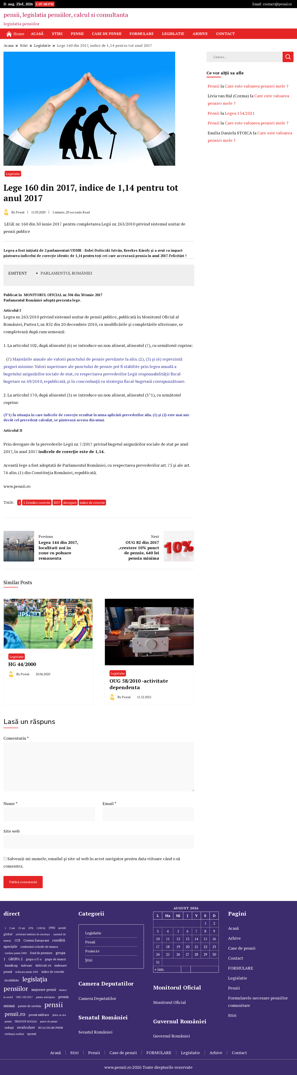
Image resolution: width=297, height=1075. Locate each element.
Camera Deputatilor (97, 998)
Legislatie (173, 33)
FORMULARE (142, 33)
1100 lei (40, 928)
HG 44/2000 (22, 664)
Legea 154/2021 (240, 113)
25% (30, 928)
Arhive (200, 33)
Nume (10, 803)
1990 (51, 928)
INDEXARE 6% (43, 965)
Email (109, 803)
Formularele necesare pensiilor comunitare (258, 1001)
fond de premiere (41, 953)
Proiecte (92, 951)
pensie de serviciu (29, 1006)
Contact (225, 33)
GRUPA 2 (16, 959)
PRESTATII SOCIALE (26, 1021)
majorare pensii (43, 989)
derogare (70, 502)
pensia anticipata (45, 997)
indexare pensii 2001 (26, 972)
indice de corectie (92, 502)
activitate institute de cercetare (33, 934)
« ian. (159, 969)
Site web (11, 831)
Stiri (57, 33)
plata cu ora (59, 1015)
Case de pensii (106, 33)
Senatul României (95, 1032)
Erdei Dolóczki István (103, 250)
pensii (53, 1004)
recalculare (26, 1027)
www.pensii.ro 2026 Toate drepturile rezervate (148, 1067)
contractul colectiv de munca (39, 947)
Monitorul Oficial (169, 1002)
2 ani (12, 928)
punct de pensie (48, 1021)
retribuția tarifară (14, 1034)
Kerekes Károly (137, 250)
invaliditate (12, 980)
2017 (57, 502)
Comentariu (16, 738)
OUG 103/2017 (24, 997)
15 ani (21, 928)
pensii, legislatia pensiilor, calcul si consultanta (65, 15)
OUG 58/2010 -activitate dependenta (139, 683)
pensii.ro (15, 1013)
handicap (11, 965)
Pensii (77, 33)
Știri (88, 960)
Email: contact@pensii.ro (272, 4)
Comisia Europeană (36, 940)
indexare (26, 965)
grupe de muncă (55, 959)
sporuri (31, 1034)
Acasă (37, 33)
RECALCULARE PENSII (50, 1027)
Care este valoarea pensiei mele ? (256, 86)
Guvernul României (171, 1036)
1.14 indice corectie (36, 502)
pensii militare (39, 1014)
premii (8, 1021)
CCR (17, 940)
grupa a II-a (34, 959)
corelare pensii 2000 (16, 953)
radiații (9, 1028)
